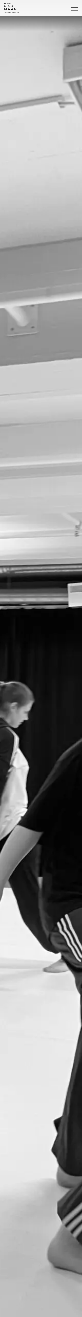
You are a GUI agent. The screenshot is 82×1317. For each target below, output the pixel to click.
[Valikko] (74, 7)
